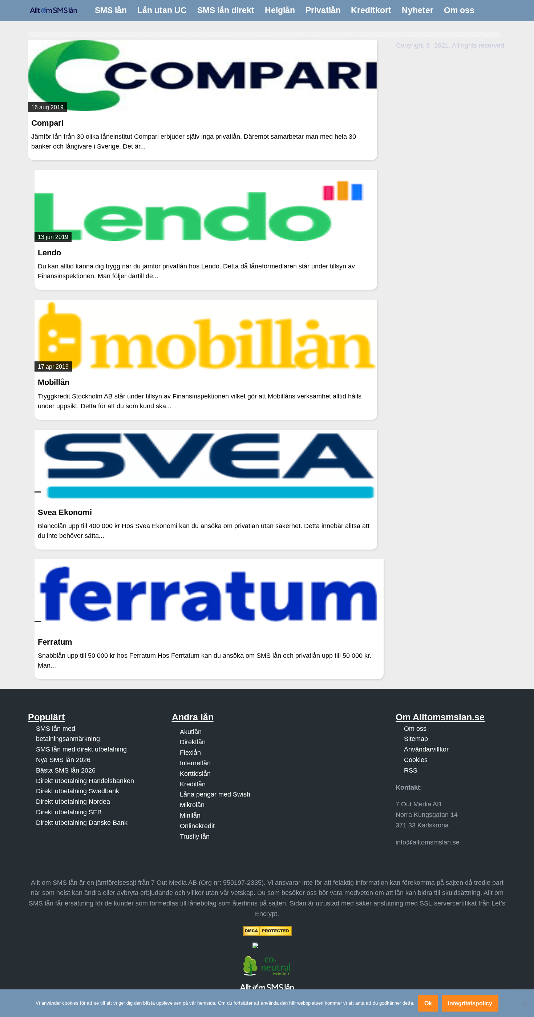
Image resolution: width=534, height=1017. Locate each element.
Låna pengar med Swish (215, 794)
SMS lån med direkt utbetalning (81, 749)
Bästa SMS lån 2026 (66, 770)
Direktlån (193, 742)
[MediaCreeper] (267, 945)
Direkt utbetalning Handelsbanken (85, 781)
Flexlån (190, 752)
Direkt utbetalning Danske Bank (82, 822)
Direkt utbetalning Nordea (73, 801)
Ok (428, 1003)
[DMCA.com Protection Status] (267, 931)
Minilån (190, 815)
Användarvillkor (426, 749)
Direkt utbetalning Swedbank (77, 791)
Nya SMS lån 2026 (63, 759)
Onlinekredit (197, 826)
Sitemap (416, 738)
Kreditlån (193, 784)
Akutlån (191, 732)
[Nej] (525, 1003)
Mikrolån (192, 805)
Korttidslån (195, 773)
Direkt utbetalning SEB (69, 812)
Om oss (415, 728)
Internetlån (195, 763)
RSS (410, 770)
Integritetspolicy (470, 1003)
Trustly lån (195, 836)
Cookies (416, 759)
